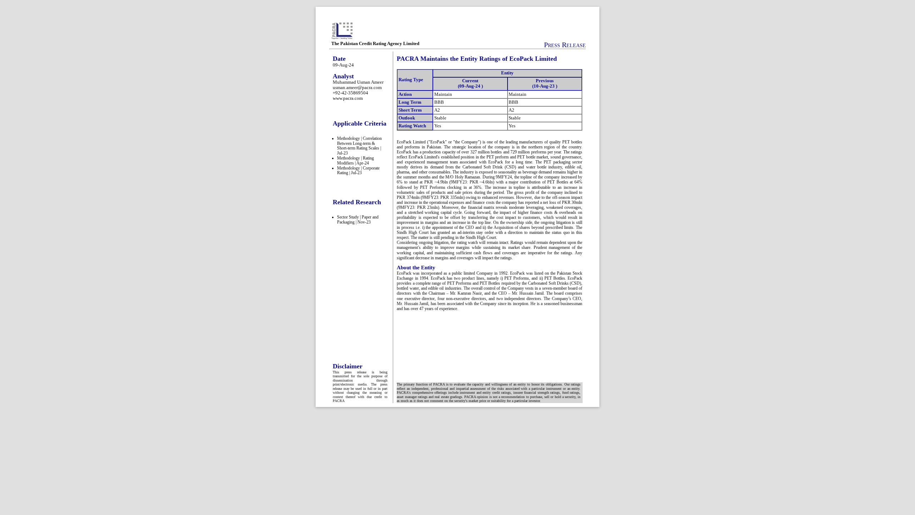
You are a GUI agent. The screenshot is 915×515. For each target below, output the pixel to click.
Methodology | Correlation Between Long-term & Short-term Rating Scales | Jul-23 (359, 146)
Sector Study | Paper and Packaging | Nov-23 (358, 220)
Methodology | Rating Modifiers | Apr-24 (355, 161)
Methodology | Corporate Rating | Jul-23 (358, 171)
